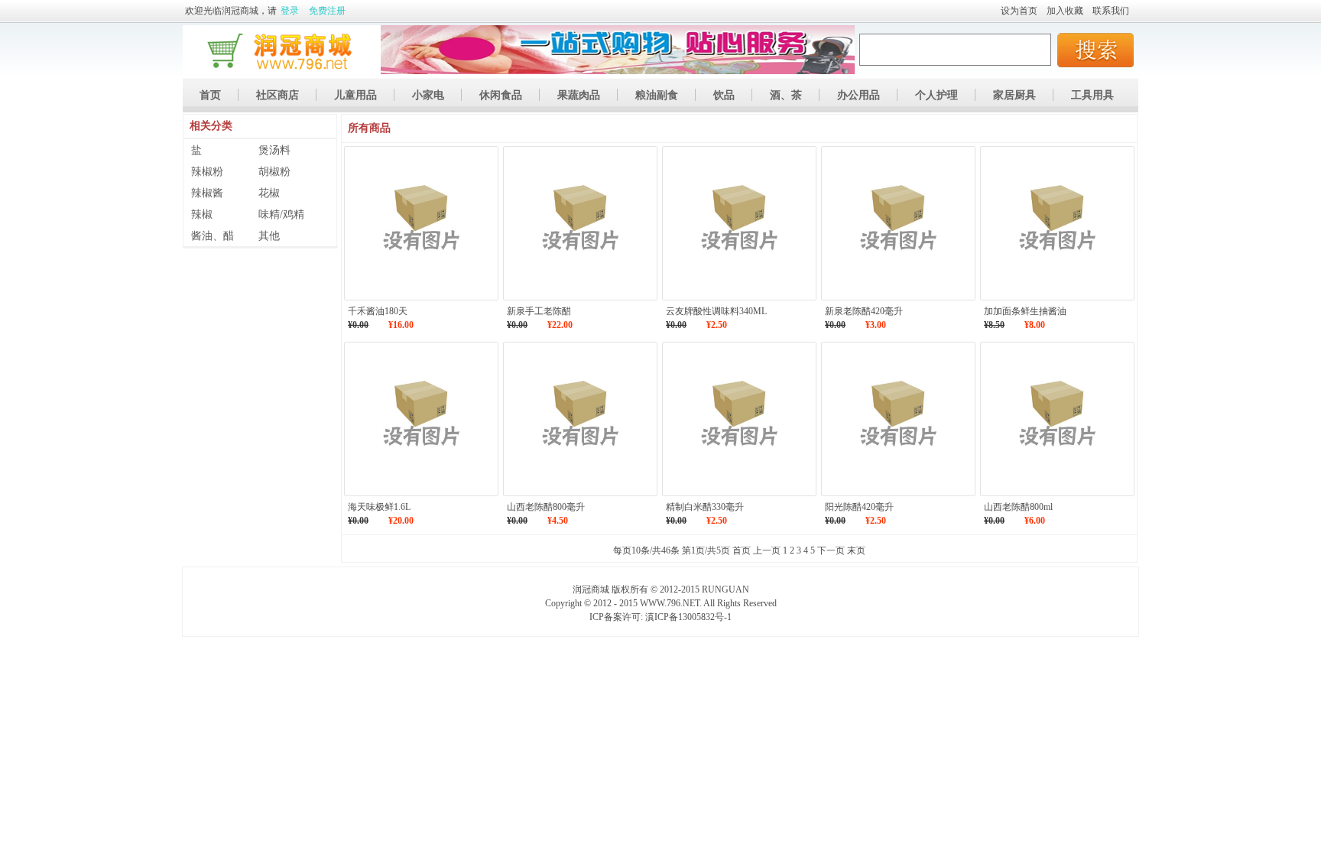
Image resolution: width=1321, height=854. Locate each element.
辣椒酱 (207, 193)
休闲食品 (500, 95)
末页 (856, 550)
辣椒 (202, 214)
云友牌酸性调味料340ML (716, 311)
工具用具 (1092, 95)
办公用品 (858, 95)
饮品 (724, 95)
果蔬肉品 (578, 95)
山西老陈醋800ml (1018, 507)
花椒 (269, 193)
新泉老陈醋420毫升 (864, 311)
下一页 (831, 550)
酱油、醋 (212, 236)
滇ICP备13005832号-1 (688, 617)
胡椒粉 (274, 171)
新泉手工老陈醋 (539, 311)
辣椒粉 (207, 171)
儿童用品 (355, 95)
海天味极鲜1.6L (379, 507)
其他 (269, 236)
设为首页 (1019, 10)
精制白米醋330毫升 (705, 507)
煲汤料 (274, 150)
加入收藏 (1065, 10)
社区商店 (277, 95)
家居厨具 (1014, 95)
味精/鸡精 (281, 214)
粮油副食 (656, 95)
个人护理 (936, 95)
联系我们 (1110, 10)
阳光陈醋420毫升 (859, 507)
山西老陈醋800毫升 (546, 507)
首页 (210, 95)
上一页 (767, 550)
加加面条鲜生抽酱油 (1025, 311)
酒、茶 (786, 95)
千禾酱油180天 (377, 311)
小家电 (428, 95)
